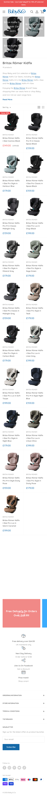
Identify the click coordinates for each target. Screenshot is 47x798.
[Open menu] (4, 12)
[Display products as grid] (39, 107)
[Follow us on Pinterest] (14, 768)
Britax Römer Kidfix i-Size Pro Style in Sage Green (34, 268)
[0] (42, 11)
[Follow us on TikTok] (24, 768)
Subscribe (11, 747)
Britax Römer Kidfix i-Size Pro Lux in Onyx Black (34, 226)
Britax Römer (27, 80)
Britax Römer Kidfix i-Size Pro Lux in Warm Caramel (11, 523)
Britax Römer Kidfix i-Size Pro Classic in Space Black (34, 183)
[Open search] (31, 11)
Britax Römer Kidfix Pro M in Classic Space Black (34, 141)
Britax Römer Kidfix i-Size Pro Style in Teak (34, 311)
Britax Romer (8, 135)
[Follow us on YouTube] (19, 768)
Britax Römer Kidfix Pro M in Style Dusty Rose (11, 481)
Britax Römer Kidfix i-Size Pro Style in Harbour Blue (11, 183)
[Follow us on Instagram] (9, 768)
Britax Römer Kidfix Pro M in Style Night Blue (34, 396)
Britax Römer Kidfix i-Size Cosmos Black (11, 139)
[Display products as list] (43, 107)
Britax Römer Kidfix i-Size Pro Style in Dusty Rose (34, 481)
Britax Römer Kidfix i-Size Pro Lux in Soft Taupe (11, 396)
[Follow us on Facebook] (4, 768)
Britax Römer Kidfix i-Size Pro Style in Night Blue (11, 438)
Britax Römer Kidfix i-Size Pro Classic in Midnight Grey (11, 311)
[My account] (37, 11)
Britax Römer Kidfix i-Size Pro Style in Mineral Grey (11, 268)
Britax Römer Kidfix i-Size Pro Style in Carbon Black (11, 353)
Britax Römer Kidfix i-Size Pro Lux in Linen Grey (34, 353)
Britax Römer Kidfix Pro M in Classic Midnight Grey (11, 226)
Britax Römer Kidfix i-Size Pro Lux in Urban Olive (34, 438)
